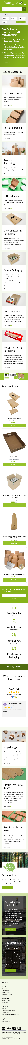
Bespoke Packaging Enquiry (8, 1010)
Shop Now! (8, 62)
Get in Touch (5, 1008)
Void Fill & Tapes (6, 992)
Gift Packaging (5, 990)
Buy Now (14, 425)
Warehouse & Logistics (7, 994)
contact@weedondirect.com (12, 1014)
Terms (3, 1037)
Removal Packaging (6, 988)
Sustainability (5, 1002)
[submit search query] (24, 9)
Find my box (22, 22)
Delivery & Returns (6, 1000)
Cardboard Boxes (6, 985)
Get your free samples (13, 616)
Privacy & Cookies (9, 1037)
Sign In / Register (6, 1021)
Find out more (13, 629)
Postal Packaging (6, 986)
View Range (7, 105)
